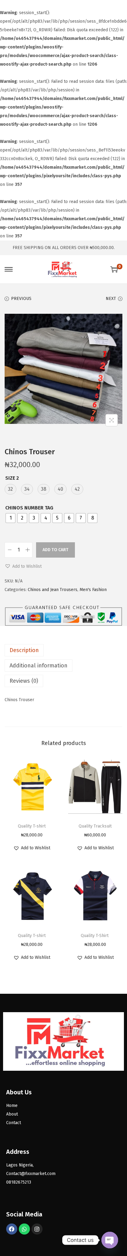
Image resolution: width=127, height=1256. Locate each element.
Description (24, 650)
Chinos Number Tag (29, 508)
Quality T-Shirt (95, 935)
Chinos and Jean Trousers (52, 589)
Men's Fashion (93, 589)
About (12, 1114)
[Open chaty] (109, 1240)
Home (12, 1105)
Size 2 (12, 478)
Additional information (39, 665)
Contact (13, 1122)
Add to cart (55, 549)
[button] (23, 566)
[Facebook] (11, 1229)
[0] (114, 269)
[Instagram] (37, 1229)
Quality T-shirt (32, 826)
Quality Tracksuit (95, 826)
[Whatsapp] (24, 1229)
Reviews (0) (24, 681)
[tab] (63, 650)
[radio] (10, 518)
